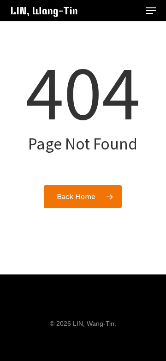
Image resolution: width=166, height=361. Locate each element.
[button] (151, 10)
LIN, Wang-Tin (44, 11)
